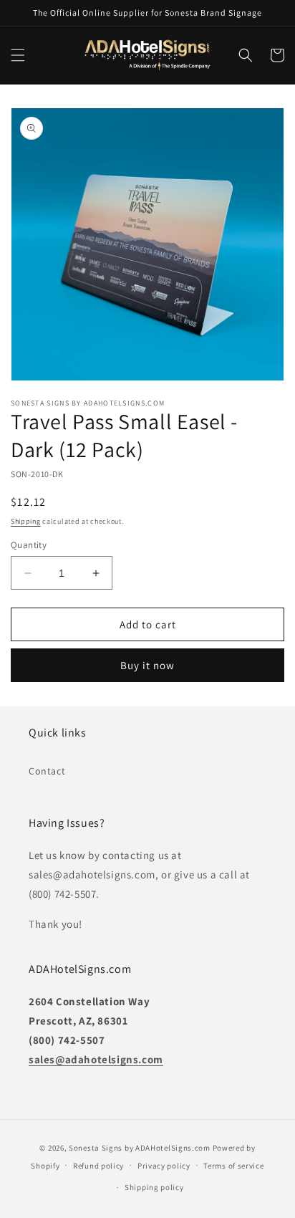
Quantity (29, 545)
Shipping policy (154, 1187)
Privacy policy (163, 1166)
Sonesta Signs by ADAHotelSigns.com (140, 1148)
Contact (47, 770)
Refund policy (98, 1166)
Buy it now (147, 665)
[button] (18, 55)
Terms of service (233, 1166)
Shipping (26, 521)
